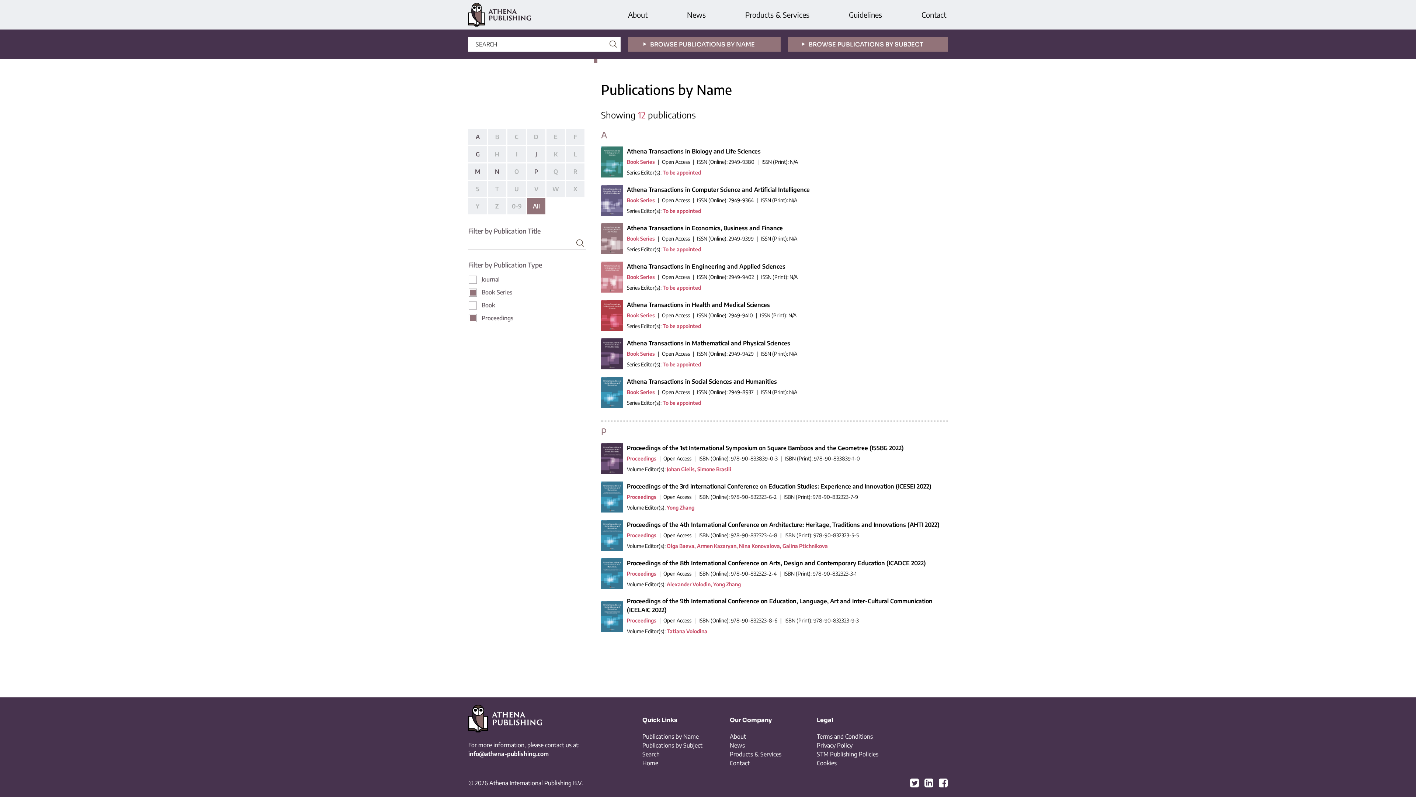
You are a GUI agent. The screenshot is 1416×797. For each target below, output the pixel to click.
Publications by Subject (672, 745)
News (696, 14)
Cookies (827, 763)
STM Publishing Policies (847, 754)
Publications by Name (670, 736)
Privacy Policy (835, 745)
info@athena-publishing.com (508, 754)
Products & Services (777, 14)
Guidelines (865, 14)
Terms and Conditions (845, 736)
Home (650, 763)
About (638, 14)
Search (651, 754)
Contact (934, 14)
